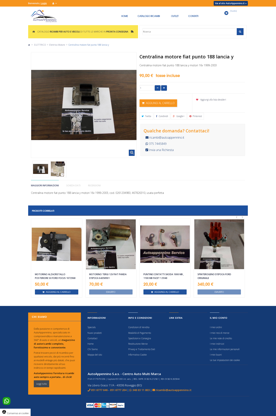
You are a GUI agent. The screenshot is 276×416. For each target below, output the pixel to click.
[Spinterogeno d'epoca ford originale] (219, 244)
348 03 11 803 (141, 390)
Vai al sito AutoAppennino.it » (231, 3)
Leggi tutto (41, 383)
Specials (91, 327)
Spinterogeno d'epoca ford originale (214, 276)
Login (44, 3)
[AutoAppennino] (45, 16)
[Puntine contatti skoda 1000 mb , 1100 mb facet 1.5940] (165, 244)
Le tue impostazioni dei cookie (225, 360)
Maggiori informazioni (45, 185)
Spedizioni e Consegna (139, 338)
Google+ (180, 116)
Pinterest (197, 116)
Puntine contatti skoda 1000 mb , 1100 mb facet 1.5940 (163, 276)
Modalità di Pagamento (139, 332)
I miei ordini (216, 327)
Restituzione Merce (138, 343)
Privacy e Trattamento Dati (141, 349)
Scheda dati (73, 185)
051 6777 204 (118, 390)
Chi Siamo (92, 349)
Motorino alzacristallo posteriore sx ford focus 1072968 (55, 276)
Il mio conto (218, 317)
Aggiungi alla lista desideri (213, 99)
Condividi (163, 116)
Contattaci (92, 338)
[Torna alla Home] (29, 44)
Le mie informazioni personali (225, 349)
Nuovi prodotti (94, 332)
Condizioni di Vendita (138, 327)
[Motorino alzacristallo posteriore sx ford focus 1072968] (56, 244)
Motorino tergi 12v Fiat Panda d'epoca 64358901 (108, 276)
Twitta (147, 116)
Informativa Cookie (137, 354)
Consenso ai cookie (15, 413)
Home (90, 343)
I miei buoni (216, 354)
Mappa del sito (94, 354)
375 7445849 (157, 144)
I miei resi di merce (219, 332)
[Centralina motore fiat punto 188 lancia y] (40, 169)
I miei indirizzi (217, 343)
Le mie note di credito (221, 338)
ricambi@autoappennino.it (166, 137)
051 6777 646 (99, 390)
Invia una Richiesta (161, 150)
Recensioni (94, 185)
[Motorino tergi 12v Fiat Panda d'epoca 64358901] (111, 244)
